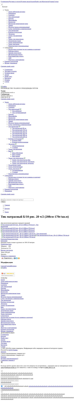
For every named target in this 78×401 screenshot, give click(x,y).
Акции (32, 1)
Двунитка (11, 34)
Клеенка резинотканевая (20, 142)
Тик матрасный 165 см (19, 131)
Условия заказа (25, 1)
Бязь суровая (16, 154)
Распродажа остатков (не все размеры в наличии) (24, 49)
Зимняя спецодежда (14, 53)
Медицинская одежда (15, 54)
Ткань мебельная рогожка (16, 11)
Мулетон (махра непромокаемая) (19, 27)
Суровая (15, 147)
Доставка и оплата (15, 1)
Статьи (56, 1)
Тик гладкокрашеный (19, 112)
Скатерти (11, 15)
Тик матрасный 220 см (19, 137)
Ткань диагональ (13, 44)
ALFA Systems (13, 350)
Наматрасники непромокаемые (18, 46)
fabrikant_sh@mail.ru (7, 95)
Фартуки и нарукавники (16, 59)
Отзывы (51, 1)
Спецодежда (9, 175)
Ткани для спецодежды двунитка (23, 163)
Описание (4, 239)
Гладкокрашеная (17, 170)
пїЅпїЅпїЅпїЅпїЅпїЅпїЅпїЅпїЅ (10, 390)
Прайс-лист (38, 1)
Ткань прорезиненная (15, 42)
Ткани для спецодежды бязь (21, 160)
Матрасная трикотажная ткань (18, 23)
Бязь (9, 37)
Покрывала (12, 13)
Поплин (11, 18)
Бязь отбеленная (17, 153)
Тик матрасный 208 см (19, 135)
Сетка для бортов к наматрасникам (19, 29)
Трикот (10, 25)
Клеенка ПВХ (16, 140)
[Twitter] (17, 258)
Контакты (45, 1)
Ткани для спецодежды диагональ (23, 161)
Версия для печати (7, 250)
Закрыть (3, 352)
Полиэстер (11, 22)
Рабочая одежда (13, 51)
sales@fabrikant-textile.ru (8, 92)
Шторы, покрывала (11, 63)
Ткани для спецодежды (15, 39)
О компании (5, 1)
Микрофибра (12, 20)
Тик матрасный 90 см (19, 128)
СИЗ (9, 58)
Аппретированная (18, 146)
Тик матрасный (13, 30)
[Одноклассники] (19, 258)
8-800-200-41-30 (5, 97)
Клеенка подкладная (15, 32)
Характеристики (12, 239)
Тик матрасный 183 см (19, 133)
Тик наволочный (13, 17)
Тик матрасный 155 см (19, 130)
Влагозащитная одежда (15, 56)
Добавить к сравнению (8, 256)
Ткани (7, 102)
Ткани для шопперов (15, 35)
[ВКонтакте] (15, 258)
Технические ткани (14, 41)
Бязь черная (16, 156)
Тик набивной (16, 111)
